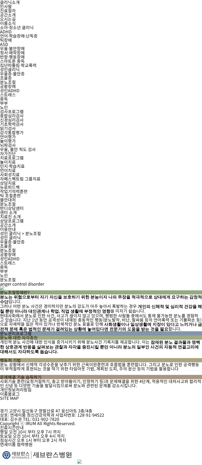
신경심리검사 (12, 120)
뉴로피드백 (10, 187)
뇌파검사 (8, 145)
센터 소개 (8, 212)
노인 (4, 107)
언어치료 (8, 170)
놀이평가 (8, 141)
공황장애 (8, 86)
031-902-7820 (45, 419)
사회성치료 (10, 174)
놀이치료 (8, 162)
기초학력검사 (12, 124)
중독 (4, 99)
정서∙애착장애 (12, 52)
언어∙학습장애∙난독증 (19, 36)
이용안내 (8, 229)
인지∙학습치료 (12, 166)
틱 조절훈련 (10, 195)
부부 (4, 103)
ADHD (6, 31)
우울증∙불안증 (12, 73)
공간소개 (8, 15)
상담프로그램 (12, 221)
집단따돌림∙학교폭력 (18, 65)
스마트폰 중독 (12, 61)
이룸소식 (8, 23)
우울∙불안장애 (12, 48)
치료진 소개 (10, 216)
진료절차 (8, 10)
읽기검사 (8, 128)
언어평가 (8, 136)
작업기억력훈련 (14, 191)
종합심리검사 (12, 115)
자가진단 (8, 153)
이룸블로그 (10, 394)
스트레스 (8, 94)
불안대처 (8, 200)
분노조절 (8, 82)
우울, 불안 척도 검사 (18, 149)
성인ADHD (9, 90)
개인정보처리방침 (16, 389)
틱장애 (6, 40)
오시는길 (8, 19)
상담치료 (8, 183)
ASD (4, 44)
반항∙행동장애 (12, 57)
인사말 (6, 6)
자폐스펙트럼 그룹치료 (20, 178)
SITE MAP (9, 398)
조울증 (6, 78)
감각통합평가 (12, 132)
